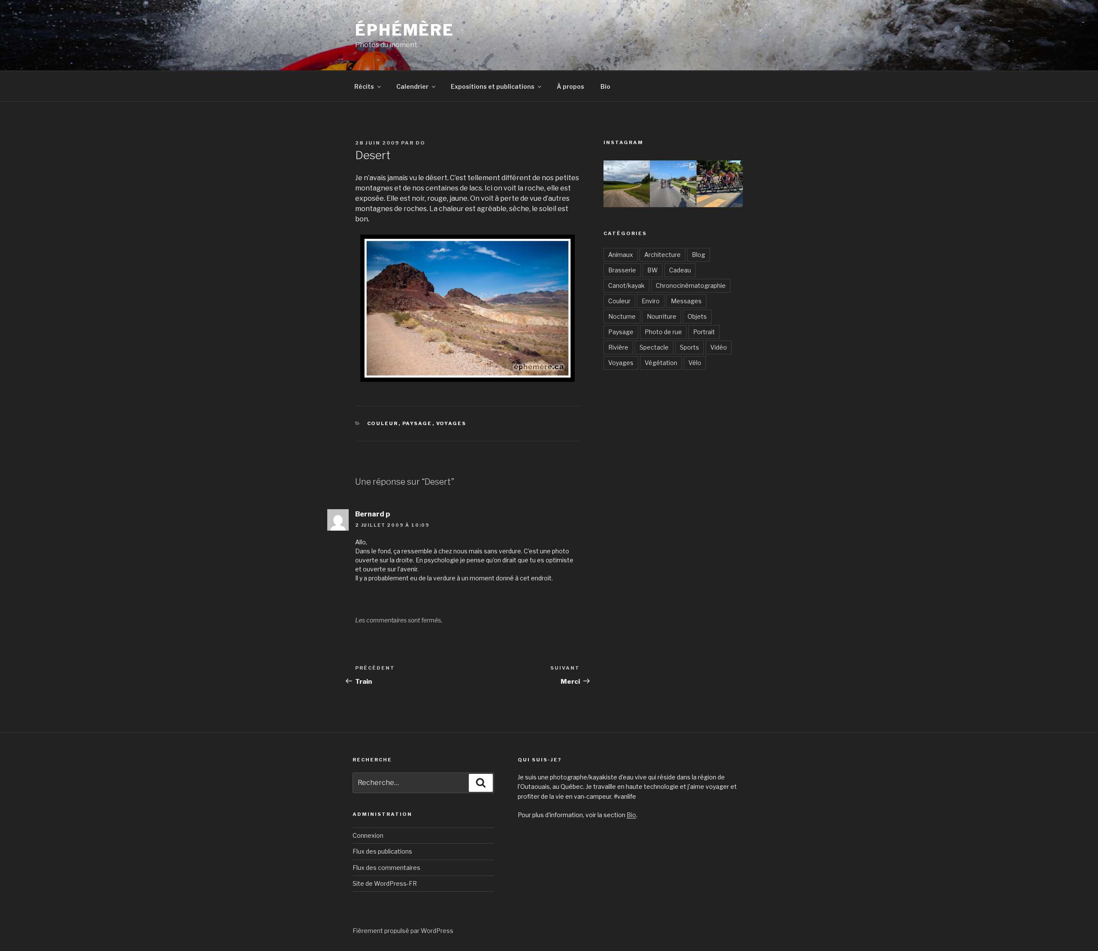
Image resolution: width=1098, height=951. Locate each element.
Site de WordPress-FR (385, 883)
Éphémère (404, 30)
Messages (686, 301)
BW (652, 270)
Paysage (417, 423)
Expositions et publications (492, 86)
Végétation (661, 362)
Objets (697, 316)
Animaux (620, 254)
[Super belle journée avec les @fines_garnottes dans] (626, 183)
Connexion (368, 835)
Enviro (651, 301)
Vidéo (718, 347)
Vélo (694, 362)
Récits (364, 86)
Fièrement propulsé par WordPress (403, 930)
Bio (605, 86)
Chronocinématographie (691, 285)
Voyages (451, 423)
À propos (570, 86)
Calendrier (412, 86)
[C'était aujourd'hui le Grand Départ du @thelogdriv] (673, 183)
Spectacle (654, 347)
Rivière (618, 347)
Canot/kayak (626, 285)
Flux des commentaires (386, 867)
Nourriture (661, 316)
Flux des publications (382, 851)
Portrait (704, 331)
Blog (698, 254)
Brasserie (622, 270)
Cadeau (680, 270)
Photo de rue (663, 331)
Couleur (382, 423)
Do (420, 143)
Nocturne (622, 316)
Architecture (662, 254)
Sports (689, 347)
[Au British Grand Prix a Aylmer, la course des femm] (720, 183)
